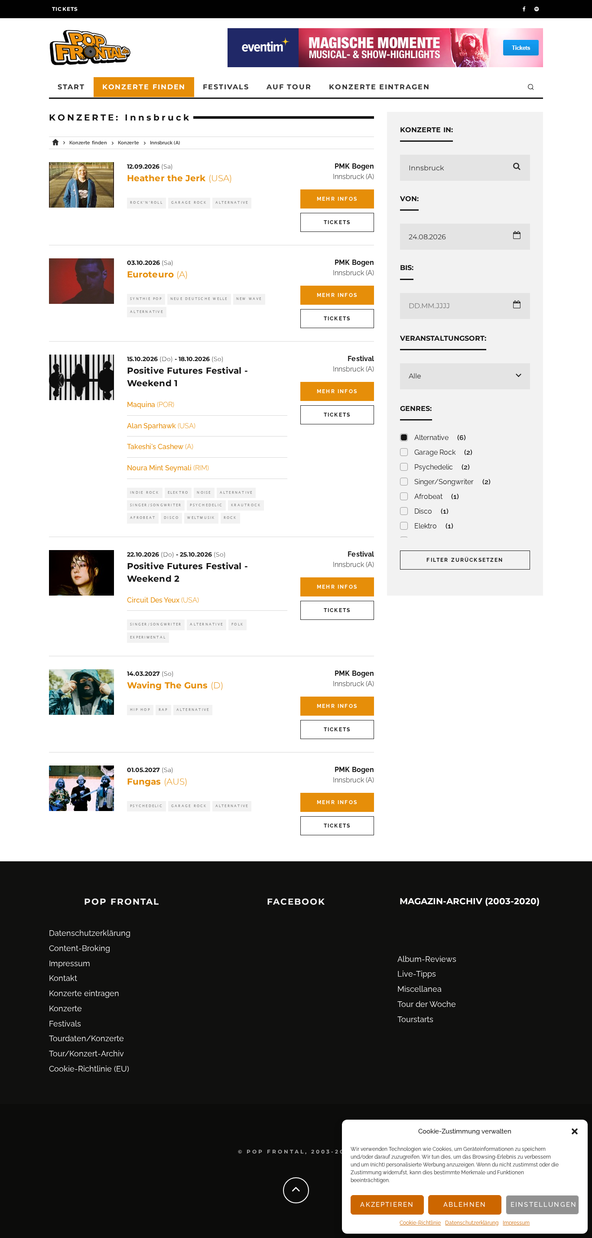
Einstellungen (544, 1205)
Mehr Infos (337, 199)
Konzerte (65, 1008)
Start (71, 87)
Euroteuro (157, 274)
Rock (230, 517)
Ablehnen (464, 1205)
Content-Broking (79, 948)
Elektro (178, 492)
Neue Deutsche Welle (199, 298)
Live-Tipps (416, 973)
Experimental (148, 637)
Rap (163, 709)
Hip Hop (140, 709)
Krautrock (246, 505)
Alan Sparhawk (161, 426)
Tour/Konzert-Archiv (86, 1053)
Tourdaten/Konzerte (86, 1038)
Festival (361, 359)
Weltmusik (201, 517)
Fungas (157, 781)
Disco (171, 517)
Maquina (150, 405)
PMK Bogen (354, 166)
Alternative (232, 202)
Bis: (406, 268)
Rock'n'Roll (146, 202)
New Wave (249, 298)
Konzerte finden (144, 87)
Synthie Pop (146, 298)
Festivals (226, 87)
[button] (574, 1131)
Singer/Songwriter (156, 505)
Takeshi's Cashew (160, 447)
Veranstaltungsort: (443, 338)
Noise (204, 492)
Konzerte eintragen (379, 87)
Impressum (516, 1223)
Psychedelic (206, 505)
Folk (237, 624)
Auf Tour (289, 87)
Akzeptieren (387, 1205)
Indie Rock (144, 492)
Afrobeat (143, 517)
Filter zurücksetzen (464, 560)
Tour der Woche (426, 1004)
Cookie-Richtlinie (420, 1223)
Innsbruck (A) (353, 177)
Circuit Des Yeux (163, 600)
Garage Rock (189, 202)
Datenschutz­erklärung (471, 1223)
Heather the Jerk (179, 178)
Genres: (416, 408)
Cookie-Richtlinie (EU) (89, 1068)
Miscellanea (419, 989)
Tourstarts (415, 1019)
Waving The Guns (175, 685)
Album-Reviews (426, 959)
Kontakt (63, 978)
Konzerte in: (426, 130)
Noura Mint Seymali (168, 468)
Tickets (65, 9)
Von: (409, 199)
